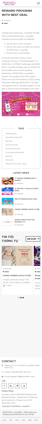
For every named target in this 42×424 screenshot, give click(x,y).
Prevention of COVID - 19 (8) (15, 164)
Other (6, 23)
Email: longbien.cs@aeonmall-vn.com (19, 376)
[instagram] (17, 385)
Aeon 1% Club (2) (11, 145)
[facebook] (4, 385)
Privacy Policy (8, 391)
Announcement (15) (12, 149)
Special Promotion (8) (13, 137)
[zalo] (10, 385)
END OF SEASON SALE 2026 (26, 199)
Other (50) (9, 160)
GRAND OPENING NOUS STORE (27, 209)
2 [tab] (21, 298)
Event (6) (8, 156)
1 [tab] (19, 298)
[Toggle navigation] (38, 3)
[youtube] (24, 385)
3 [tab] (23, 298)
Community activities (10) (14, 152)
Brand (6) (8, 141)
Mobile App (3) (10, 133)
